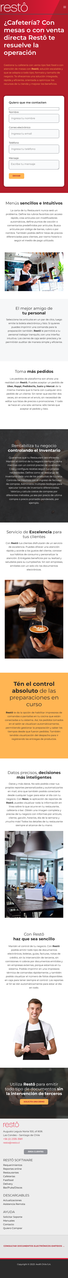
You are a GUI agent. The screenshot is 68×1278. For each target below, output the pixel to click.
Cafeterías (9, 1176)
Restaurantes (11, 1172)
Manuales (9, 1220)
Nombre (14, 112)
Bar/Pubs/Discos (12, 1187)
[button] (35, 1151)
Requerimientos (12, 1165)
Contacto (8, 1224)
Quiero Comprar (12, 1228)
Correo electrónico (19, 127)
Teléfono (14, 142)
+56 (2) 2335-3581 (13, 1139)
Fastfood (8, 1180)
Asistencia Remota (14, 1204)
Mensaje (14, 158)
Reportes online (12, 1168)
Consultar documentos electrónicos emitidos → (34, 1246)
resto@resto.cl (11, 1142)
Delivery (8, 1183)
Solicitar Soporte (12, 1217)
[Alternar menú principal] (64, 7)
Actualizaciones (12, 1200)
